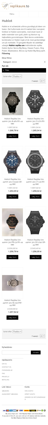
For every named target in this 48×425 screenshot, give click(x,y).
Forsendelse (7, 370)
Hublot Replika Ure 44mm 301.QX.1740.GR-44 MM (35, 242)
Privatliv (5, 377)
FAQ (3, 373)
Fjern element (45, 62)
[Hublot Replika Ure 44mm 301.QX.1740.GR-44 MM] (35, 222)
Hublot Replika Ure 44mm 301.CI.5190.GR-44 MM (12, 181)
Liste (43, 76)
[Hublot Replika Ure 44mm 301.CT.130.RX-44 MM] (35, 161)
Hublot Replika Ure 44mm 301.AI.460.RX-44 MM (12, 121)
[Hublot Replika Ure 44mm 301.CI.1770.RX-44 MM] (35, 101)
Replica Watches (22, 418)
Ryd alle (5, 66)
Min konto (29, 391)
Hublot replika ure (17, 45)
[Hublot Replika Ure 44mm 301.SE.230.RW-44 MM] (12, 283)
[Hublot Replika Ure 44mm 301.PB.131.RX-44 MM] (12, 222)
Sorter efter (7, 76)
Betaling (5, 380)
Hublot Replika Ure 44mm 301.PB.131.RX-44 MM (12, 242)
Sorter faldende (24, 76)
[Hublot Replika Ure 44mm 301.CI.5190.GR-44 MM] (12, 161)
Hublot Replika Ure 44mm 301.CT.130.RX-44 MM (35, 181)
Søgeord (5, 391)
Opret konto (30, 394)
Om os (4, 364)
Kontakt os (6, 367)
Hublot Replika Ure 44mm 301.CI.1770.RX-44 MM (35, 121)
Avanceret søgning (10, 394)
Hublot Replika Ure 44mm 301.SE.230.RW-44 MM (12, 302)
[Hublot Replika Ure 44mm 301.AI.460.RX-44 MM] (12, 101)
